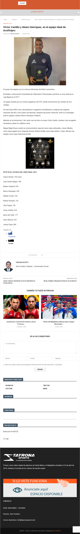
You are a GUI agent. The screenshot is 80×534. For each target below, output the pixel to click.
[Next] (31, 3)
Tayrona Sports (14, 33)
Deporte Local (25, 19)
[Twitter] (40, 6)
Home (5, 19)
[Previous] (28, 3)
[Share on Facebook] (45, 255)
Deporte (14, 19)
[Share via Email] (51, 255)
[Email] (42, 6)
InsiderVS (57, 531)
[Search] (75, 13)
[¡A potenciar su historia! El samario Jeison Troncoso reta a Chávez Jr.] (21, 307)
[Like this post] (43, 255)
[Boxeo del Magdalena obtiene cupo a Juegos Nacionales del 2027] (59, 307)
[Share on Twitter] (47, 255)
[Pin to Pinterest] (49, 255)
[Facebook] (37, 6)
